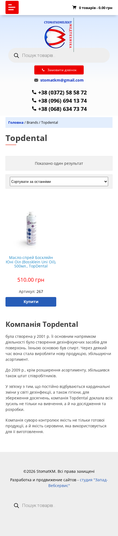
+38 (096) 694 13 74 (62, 100)
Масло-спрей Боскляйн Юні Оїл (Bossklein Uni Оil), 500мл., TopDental (31, 262)
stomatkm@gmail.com (61, 80)
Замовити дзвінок (62, 70)
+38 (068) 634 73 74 (62, 109)
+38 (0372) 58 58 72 (62, 92)
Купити (31, 301)
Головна (16, 122)
